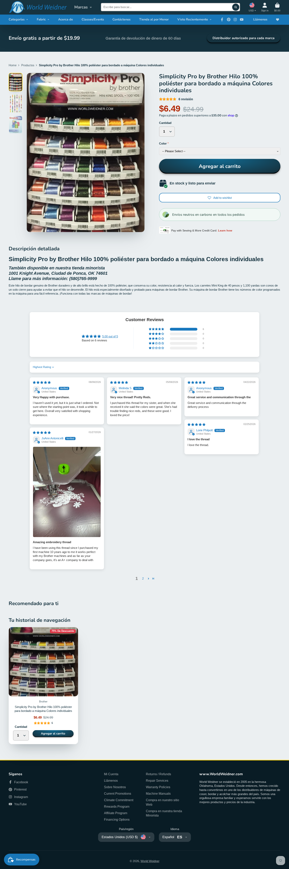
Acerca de (65, 19)
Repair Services (157, 780)
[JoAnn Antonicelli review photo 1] (67, 492)
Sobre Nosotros (115, 787)
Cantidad (165, 122)
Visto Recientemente (192, 19)
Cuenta (265, 7)
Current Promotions (117, 793)
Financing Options (117, 819)
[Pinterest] (228, 19)
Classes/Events (93, 19)
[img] (42, 382)
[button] (157, 329)
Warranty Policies (158, 787)
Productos (27, 65)
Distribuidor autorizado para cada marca (243, 38)
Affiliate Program (115, 813)
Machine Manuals (158, 793)
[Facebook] (222, 19)
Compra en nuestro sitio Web (162, 802)
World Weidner (150, 861)
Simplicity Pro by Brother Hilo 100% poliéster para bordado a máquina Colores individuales (43, 685)
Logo (38, 7)
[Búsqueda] (235, 7)
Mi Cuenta (111, 774)
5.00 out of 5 (110, 336)
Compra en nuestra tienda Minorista (164, 813)
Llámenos (260, 19)
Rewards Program (116, 806)
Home (13, 65)
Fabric (41, 19)
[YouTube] (241, 19)
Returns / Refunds (158, 774)
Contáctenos (121, 19)
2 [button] (143, 578)
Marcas (81, 7)
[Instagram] (235, 19)
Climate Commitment (118, 800)
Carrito (277, 7)
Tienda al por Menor (154, 19)
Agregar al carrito (220, 166)
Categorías (17, 19)
